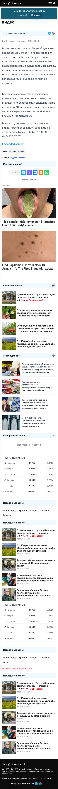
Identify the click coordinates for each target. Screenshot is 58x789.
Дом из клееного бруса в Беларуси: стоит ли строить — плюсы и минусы (36, 297)
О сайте (47, 778)
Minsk (6, 510)
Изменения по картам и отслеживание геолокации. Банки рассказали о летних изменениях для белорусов (35, 579)
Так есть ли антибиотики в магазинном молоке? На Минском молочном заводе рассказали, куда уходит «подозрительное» (35, 405)
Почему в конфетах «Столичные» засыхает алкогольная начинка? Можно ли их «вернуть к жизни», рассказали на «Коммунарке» (38, 369)
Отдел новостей (17, 158)
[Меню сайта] (50, 3)
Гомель (7, 515)
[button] (50, 33)
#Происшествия (16, 151)
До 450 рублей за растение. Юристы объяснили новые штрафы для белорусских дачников (36, 344)
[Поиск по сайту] (54, 3)
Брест (14, 510)
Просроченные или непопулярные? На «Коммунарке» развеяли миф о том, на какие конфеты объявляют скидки (37, 387)
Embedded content (13, 144)
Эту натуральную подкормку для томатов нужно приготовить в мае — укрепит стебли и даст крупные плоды (35, 329)
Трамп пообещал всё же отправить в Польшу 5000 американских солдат (36, 563)
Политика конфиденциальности (16, 778)
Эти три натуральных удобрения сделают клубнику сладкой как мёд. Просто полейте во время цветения (34, 314)
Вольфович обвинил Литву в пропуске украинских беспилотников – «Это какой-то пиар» (34, 594)
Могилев (44, 510)
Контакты (37, 778)
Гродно (23, 510)
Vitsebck (33, 510)
